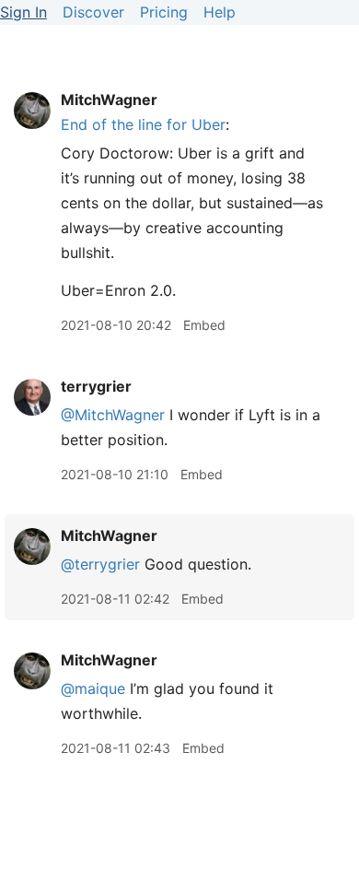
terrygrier (96, 386)
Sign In (23, 12)
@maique (93, 688)
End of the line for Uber (143, 124)
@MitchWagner (113, 415)
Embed (204, 325)
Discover (93, 12)
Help (219, 12)
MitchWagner (109, 99)
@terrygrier (100, 564)
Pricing (164, 12)
